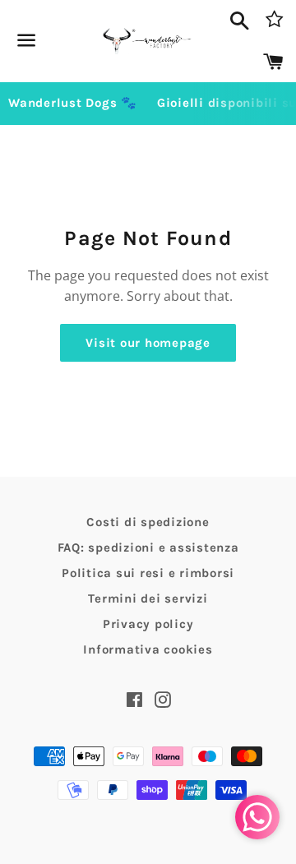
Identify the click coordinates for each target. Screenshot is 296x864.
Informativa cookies (147, 649)
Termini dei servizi (147, 598)
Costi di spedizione (147, 522)
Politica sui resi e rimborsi (148, 573)
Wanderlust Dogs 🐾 (72, 102)
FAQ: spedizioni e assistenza (148, 547)
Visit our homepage (148, 342)
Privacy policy (148, 624)
